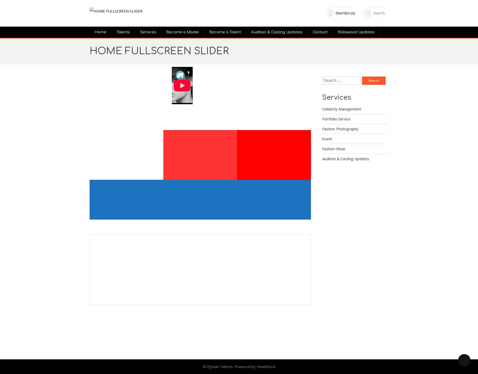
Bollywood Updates (356, 32)
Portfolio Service (336, 118)
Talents (123, 32)
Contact (320, 32)
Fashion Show (333, 148)
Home (100, 32)
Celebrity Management (341, 108)
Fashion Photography (340, 128)
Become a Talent (225, 32)
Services (148, 32)
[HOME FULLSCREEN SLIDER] (116, 10)
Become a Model (182, 32)
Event (327, 138)
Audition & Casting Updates (276, 32)
